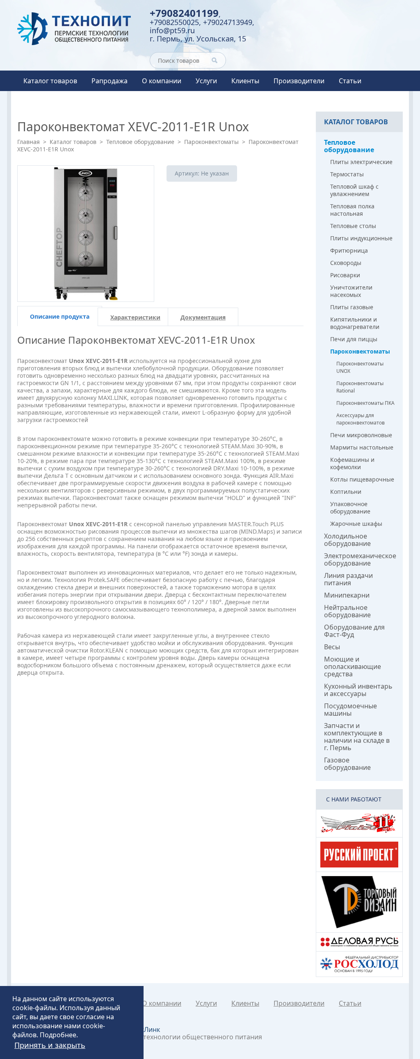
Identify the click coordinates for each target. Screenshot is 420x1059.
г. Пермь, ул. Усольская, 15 (198, 38)
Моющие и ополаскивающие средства (352, 666)
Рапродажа (109, 80)
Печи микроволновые (361, 435)
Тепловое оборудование (140, 142)
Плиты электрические (361, 162)
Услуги (206, 80)
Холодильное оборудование (347, 540)
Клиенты (245, 80)
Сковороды (345, 263)
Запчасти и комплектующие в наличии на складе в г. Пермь (357, 736)
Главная (28, 142)
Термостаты (347, 174)
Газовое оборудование (347, 763)
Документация (203, 317)
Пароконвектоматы (211, 142)
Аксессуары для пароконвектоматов (360, 419)
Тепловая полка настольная (352, 209)
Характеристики (135, 317)
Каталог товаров (50, 80)
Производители (299, 80)
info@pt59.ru (172, 30)
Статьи (350, 80)
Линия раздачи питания (348, 579)
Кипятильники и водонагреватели (354, 323)
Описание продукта (59, 316)
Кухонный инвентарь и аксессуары (358, 690)
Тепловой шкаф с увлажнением (354, 190)
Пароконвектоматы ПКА (365, 402)
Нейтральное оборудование (347, 611)
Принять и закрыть (49, 1045)
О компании (161, 80)
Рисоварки (345, 275)
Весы (332, 646)
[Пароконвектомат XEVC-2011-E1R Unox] (85, 233)
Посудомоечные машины (350, 709)
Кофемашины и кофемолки (352, 463)
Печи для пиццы (353, 339)
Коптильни (345, 491)
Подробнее (58, 1034)
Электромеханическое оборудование (360, 559)
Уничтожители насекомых (351, 291)
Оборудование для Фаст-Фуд (354, 631)
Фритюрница (349, 250)
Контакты (38, 101)
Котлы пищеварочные (362, 479)
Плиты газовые (351, 307)
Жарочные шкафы (356, 523)
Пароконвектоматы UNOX (359, 367)
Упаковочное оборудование (350, 507)
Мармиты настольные (361, 447)
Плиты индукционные (361, 238)
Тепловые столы (353, 226)
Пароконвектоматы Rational (359, 387)
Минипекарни (347, 595)
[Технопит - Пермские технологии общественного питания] (77, 28)
